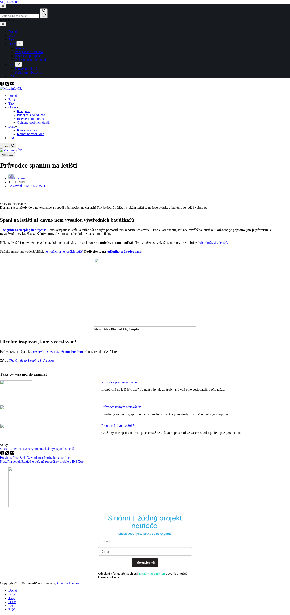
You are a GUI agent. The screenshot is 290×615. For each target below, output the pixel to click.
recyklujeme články (39, 449)
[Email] (12, 84)
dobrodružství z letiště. (213, 242)
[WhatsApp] (7, 454)
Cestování (15, 186)
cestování (7, 449)
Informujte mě (145, 562)
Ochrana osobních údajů (33, 122)
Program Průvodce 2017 (117, 425)
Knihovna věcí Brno (30, 134)
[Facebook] (2, 84)
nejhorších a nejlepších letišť (64, 251)
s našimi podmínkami (152, 573)
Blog (11, 99)
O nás (12, 107)
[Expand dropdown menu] (19, 108)
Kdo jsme (23, 111)
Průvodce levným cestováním (121, 407)
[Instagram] (7, 84)
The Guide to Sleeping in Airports (31, 360)
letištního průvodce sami (124, 251)
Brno (11, 126)
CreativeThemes (68, 583)
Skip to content (10, 2)
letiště (20, 449)
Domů (12, 96)
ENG (12, 138)
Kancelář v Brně (28, 130)
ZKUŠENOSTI (34, 186)
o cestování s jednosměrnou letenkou (57, 351)
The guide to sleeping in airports (23, 230)
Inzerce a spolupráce (30, 118)
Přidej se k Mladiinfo (31, 115)
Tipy (11, 103)
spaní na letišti (64, 449)
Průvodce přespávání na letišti (121, 382)
